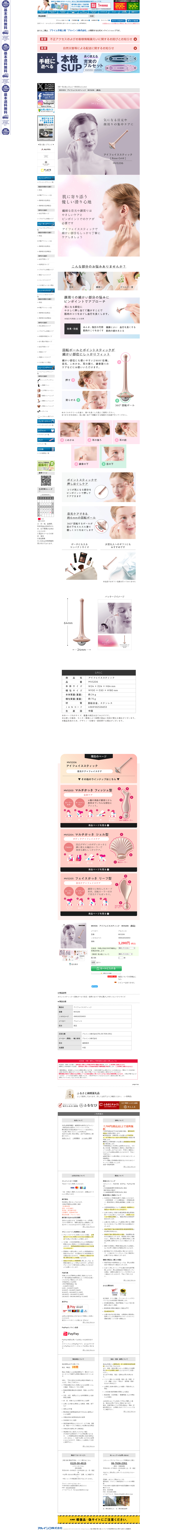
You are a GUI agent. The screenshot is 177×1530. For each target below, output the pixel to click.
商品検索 (42, 16)
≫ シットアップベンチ (45, 381)
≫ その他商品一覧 (43, 453)
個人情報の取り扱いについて (99, 1529)
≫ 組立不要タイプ (43, 213)
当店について (66, 1138)
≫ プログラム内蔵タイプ (45, 218)
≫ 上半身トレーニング (45, 391)
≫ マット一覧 (41, 444)
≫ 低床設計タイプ (43, 264)
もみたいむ (75, 23)
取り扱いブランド (67, 86)
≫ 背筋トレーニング (47, 406)
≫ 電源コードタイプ (44, 357)
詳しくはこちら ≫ (130, 1166)
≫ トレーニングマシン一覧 (45, 372)
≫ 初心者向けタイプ (44, 326)
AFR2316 (59, 23)
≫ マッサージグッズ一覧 (45, 425)
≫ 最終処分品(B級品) (44, 205)
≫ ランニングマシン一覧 (45, 182)
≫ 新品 (39, 190)
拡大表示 (74, 964)
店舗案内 (128, 1529)
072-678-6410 (70, 1487)
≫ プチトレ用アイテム (45, 417)
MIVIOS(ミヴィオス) (80, 86)
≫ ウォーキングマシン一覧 (45, 229)
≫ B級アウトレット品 (44, 195)
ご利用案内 (76, 1138)
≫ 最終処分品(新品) (43, 200)
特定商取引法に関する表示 (116, 1529)
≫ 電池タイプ (41, 352)
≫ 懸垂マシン (44, 385)
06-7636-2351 (119, 1463)
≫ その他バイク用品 (44, 362)
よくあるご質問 (87, 1138)
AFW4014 (83, 23)
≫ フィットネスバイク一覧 (45, 295)
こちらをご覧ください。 (81, 1077)
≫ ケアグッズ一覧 (43, 434)
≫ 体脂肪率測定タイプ (44, 336)
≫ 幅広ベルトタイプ (44, 275)
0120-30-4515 (78, 1463)
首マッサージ (67, 23)
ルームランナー (50, 23)
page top (135, 1084)
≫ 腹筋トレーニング (47, 395)
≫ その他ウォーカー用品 (45, 285)
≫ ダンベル (44, 411)
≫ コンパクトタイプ (44, 280)
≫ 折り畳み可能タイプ (44, 341)
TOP (59, 86)
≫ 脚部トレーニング (47, 401)
